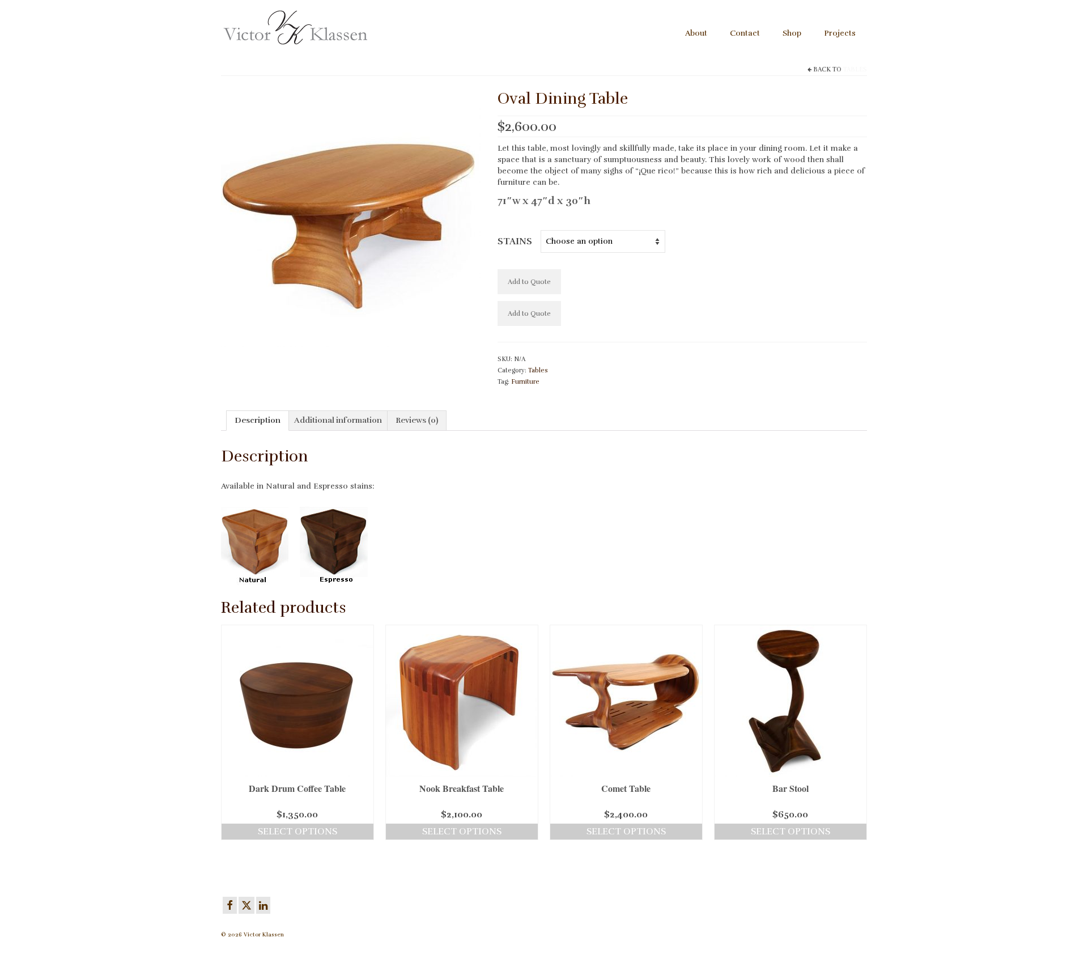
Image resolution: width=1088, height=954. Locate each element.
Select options (297, 831)
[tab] (257, 420)
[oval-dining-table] (351, 216)
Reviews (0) (417, 420)
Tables (855, 69)
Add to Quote (529, 282)
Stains (515, 241)
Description (257, 420)
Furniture (525, 381)
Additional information (338, 420)
